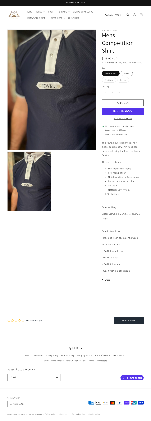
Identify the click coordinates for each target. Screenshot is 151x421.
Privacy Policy (52, 355)
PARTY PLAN (118, 355)
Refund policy (50, 414)
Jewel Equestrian (20, 414)
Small (127, 73)
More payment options (123, 118)
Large (124, 80)
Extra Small (110, 73)
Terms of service (78, 414)
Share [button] (107, 280)
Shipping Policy (84, 355)
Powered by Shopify (34, 414)
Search (28, 355)
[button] (40, 12)
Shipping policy (94, 414)
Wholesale (102, 360)
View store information (116, 134)
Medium (110, 80)
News (91, 360)
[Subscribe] (57, 377)
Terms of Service (102, 355)
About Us (38, 355)
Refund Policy (67, 355)
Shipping (119, 63)
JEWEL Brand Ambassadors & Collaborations (65, 360)
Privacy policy (64, 414)
